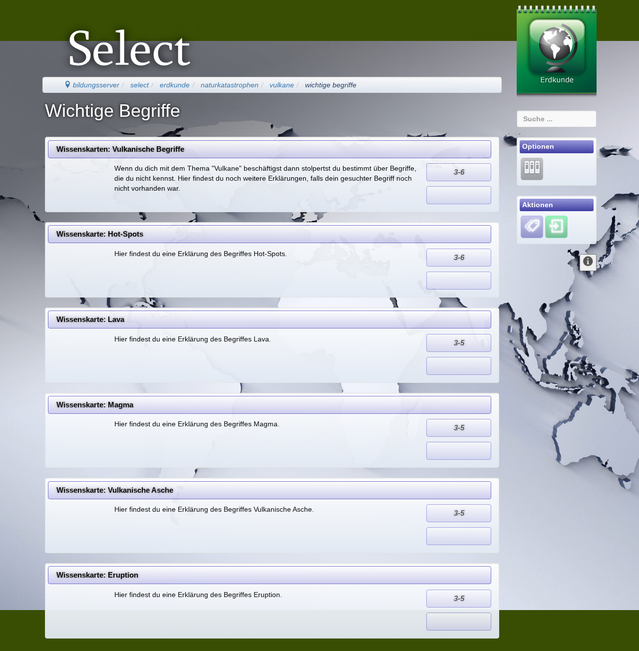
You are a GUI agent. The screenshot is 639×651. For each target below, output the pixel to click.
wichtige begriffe (330, 85)
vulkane (282, 85)
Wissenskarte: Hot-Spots (99, 234)
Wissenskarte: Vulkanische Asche (114, 490)
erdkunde (175, 85)
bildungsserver (95, 85)
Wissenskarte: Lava (90, 319)
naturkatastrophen (230, 85)
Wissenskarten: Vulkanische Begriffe (120, 149)
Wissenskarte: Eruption (97, 575)
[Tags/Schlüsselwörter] (532, 227)
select (139, 85)
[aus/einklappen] (588, 262)
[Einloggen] (556, 227)
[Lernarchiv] (532, 168)
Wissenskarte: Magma (94, 404)
